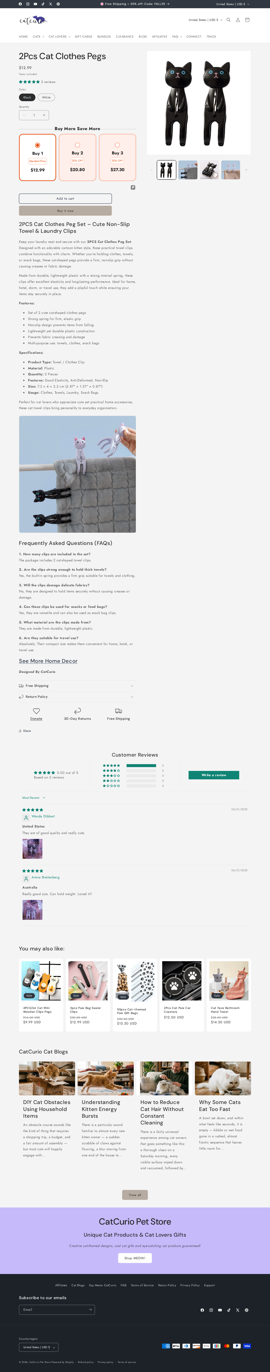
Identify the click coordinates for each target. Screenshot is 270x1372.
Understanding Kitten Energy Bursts (101, 1109)
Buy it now (65, 210)
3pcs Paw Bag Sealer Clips (85, 1010)
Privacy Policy (190, 1285)
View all (135, 1194)
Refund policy (85, 1362)
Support (209, 1285)
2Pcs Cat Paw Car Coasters (177, 1010)
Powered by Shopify (62, 1362)
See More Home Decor (48, 660)
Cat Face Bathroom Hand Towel (225, 1010)
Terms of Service (142, 1285)
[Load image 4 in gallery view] (209, 170)
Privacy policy (105, 1362)
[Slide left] (151, 169)
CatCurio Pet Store (40, 1362)
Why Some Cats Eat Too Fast (220, 1106)
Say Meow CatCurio (102, 1285)
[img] (32, 809)
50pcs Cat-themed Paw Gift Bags (131, 1011)
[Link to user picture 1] (32, 849)
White (46, 97)
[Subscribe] (90, 1310)
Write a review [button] (214, 775)
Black (27, 97)
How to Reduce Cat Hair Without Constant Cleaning (162, 1112)
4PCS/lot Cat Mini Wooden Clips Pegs (37, 1010)
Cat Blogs (78, 1285)
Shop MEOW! (135, 1258)
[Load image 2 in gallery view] (187, 170)
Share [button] (27, 731)
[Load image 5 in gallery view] (230, 170)
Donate (36, 718)
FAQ (124, 1285)
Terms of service (127, 1362)
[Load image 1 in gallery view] (166, 170)
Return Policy (167, 1285)
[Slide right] (246, 169)
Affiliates (61, 1285)
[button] (38, 36)
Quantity (24, 107)
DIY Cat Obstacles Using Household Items (47, 1109)
